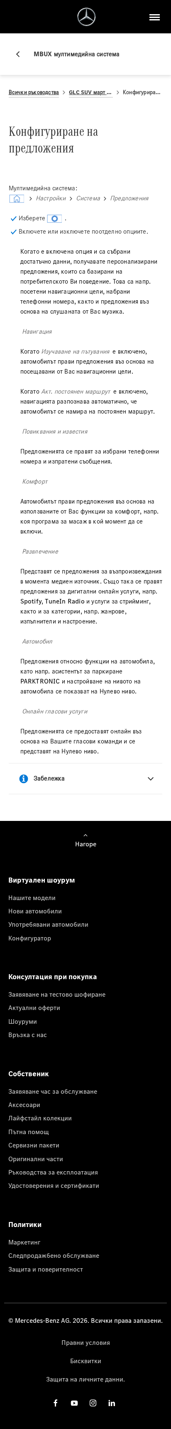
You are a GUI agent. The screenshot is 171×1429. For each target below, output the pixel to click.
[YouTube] (74, 1402)
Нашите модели (32, 897)
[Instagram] (93, 1402)
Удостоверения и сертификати (53, 1185)
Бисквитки (85, 1361)
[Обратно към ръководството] (21, 54)
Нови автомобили (35, 911)
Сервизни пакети (33, 1145)
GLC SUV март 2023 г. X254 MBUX (91, 92)
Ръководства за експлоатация (53, 1172)
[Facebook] (56, 1402)
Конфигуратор (29, 938)
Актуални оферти (34, 1007)
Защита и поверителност (45, 1269)
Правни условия (85, 1342)
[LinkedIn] (112, 1402)
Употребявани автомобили (48, 924)
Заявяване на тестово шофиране (56, 994)
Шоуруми (22, 1021)
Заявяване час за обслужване (52, 1091)
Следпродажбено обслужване (53, 1255)
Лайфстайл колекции (40, 1118)
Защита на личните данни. (85, 1379)
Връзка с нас (27, 1034)
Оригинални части (35, 1159)
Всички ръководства (34, 92)
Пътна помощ (28, 1131)
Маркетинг (24, 1242)
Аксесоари (24, 1104)
